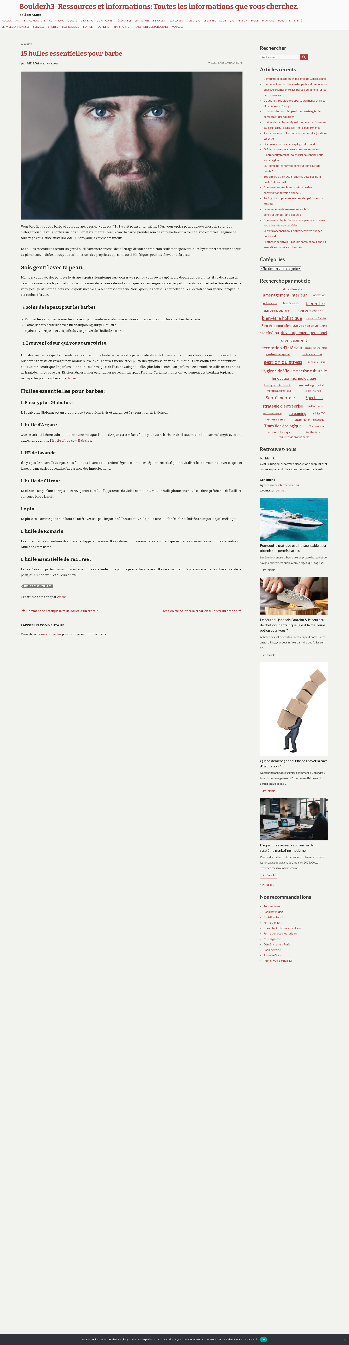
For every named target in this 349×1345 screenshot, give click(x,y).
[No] (344, 1339)
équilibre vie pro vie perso (294, 437)
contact (281, 490)
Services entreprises (15, 26)
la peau (73, 378)
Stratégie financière (316, 406)
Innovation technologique (294, 378)
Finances (159, 20)
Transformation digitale (274, 419)
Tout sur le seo (272, 906)
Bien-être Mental (316, 318)
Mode (254, 20)
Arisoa (33, 63)
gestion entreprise (316, 362)
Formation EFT (273, 922)
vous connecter (49, 634)
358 (269, 884)
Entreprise (142, 20)
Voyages (177, 26)
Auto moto (56, 20)
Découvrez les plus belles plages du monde (290, 144)
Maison (242, 20)
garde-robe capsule (278, 354)
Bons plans (104, 20)
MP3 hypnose (272, 939)
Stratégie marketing (272, 413)
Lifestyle (210, 20)
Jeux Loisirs (176, 20)
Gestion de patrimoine (312, 354)
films (324, 347)
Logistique (226, 20)
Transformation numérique (308, 419)
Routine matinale (313, 391)
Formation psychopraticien (280, 933)
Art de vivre (270, 303)
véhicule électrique (279, 432)
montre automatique (279, 390)
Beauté (72, 20)
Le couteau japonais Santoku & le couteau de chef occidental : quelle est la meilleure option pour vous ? (292, 625)
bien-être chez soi (311, 311)
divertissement (294, 340)
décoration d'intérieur (282, 347)
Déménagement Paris (277, 944)
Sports (53, 26)
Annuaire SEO (272, 955)
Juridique (193, 20)
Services (38, 26)
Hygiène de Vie (275, 370)
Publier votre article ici (278, 960)
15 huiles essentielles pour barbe (71, 53)
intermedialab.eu (288, 485)
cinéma (272, 332)
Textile (88, 26)
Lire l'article (268, 569)
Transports (120, 26)
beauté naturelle (291, 303)
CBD (262, 332)
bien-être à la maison (305, 325)
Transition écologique (283, 425)
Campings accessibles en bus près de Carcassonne (295, 78)
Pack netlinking (273, 911)
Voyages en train (316, 426)
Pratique (268, 20)
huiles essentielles (37, 586)
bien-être (315, 303)
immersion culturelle (309, 370)
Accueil (7, 20)
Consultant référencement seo (282, 928)
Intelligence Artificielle (277, 385)
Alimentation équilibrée (294, 289)
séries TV (319, 413)
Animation (319, 295)
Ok (263, 1339)
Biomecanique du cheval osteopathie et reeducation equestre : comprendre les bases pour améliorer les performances (296, 89)
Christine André (273, 917)
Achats (20, 20)
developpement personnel (304, 332)
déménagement (312, 348)
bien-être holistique (282, 318)
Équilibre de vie (313, 432)
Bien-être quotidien (276, 326)
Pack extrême (272, 949)
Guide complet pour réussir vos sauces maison (292, 149)
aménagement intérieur (285, 294)
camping (323, 325)
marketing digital (311, 385)
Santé (298, 20)
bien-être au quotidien (277, 310)
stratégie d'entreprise (282, 405)
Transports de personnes (151, 26)
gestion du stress (282, 362)
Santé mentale (280, 397)
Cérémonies (123, 20)
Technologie (70, 26)
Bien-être (87, 20)
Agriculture (37, 20)
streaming (297, 413)
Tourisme (102, 26)
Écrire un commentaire (226, 62)
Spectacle (314, 397)
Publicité (284, 20)
